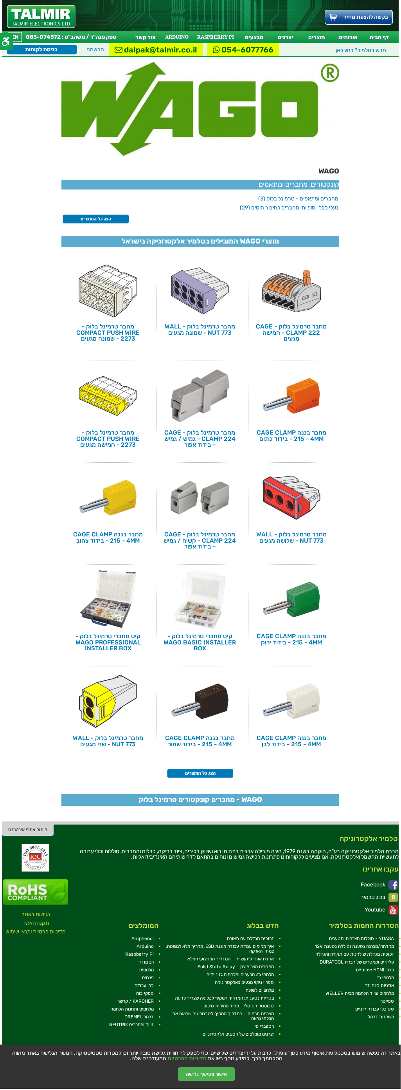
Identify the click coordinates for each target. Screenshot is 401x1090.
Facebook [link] (374, 884)
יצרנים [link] (285, 37)
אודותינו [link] (348, 37)
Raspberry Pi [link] (139, 954)
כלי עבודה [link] (144, 985)
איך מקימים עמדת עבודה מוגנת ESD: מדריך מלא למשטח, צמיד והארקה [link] (220, 949)
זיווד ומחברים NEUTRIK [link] (131, 1024)
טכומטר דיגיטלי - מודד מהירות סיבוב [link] (239, 1006)
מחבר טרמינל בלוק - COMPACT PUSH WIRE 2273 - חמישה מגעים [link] (108, 438)
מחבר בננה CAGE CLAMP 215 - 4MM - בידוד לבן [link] (291, 740)
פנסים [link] (148, 977)
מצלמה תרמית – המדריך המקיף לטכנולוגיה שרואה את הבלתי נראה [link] (223, 1016)
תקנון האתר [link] (36, 923)
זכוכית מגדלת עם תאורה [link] (250, 938)
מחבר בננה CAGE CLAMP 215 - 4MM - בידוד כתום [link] (291, 435)
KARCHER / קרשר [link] (135, 1001)
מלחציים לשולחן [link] (259, 990)
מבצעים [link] (254, 37)
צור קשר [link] (145, 37)
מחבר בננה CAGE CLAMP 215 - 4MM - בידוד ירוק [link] (291, 639)
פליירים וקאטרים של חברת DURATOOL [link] (357, 962)
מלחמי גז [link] (385, 977)
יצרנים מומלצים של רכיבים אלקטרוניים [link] (238, 1034)
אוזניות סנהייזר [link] (379, 985)
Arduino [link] (145, 946)
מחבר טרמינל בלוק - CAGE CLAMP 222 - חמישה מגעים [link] (291, 332)
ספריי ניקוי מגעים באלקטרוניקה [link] (244, 982)
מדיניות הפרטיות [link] (187, 1058)
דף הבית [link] (379, 37)
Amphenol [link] (142, 938)
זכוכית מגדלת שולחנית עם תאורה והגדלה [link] (354, 954)
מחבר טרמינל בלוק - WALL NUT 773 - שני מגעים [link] (108, 740)
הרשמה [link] (95, 49)
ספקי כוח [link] (145, 993)
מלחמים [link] (146, 970)
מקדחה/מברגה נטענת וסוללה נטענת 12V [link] (354, 946)
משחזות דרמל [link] (381, 1017)
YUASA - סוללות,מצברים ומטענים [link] (361, 938)
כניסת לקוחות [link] (41, 49)
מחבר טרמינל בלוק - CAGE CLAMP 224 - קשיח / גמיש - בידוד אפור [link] (200, 540)
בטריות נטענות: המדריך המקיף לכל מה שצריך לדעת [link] (224, 998)
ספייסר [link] (387, 1001)
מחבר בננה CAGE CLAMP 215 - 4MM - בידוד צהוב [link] (108, 537)
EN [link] (15, 37)
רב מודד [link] (146, 962)
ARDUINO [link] (177, 37)
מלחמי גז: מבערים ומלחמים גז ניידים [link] (240, 974)
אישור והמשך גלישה (206, 1074)
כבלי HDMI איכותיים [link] (375, 970)
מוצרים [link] (316, 37)
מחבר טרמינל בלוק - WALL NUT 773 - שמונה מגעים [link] (200, 329)
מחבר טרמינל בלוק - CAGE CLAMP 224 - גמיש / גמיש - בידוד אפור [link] (200, 438)
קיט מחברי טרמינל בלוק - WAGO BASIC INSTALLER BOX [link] (200, 642)
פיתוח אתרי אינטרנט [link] (27, 829)
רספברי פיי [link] (264, 1026)
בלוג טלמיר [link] (374, 897)
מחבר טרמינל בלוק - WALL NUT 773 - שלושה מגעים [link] (291, 537)
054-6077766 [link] (246, 49)
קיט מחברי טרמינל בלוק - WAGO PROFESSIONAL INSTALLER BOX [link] (108, 642)
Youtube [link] (376, 909)
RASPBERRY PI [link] (215, 37)
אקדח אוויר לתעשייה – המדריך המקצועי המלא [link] (230, 959)
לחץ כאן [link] (361, 50)
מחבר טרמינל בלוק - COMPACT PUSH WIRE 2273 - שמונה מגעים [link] (108, 332)
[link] (41, 16)
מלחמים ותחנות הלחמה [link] (132, 1009)
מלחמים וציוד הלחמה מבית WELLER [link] (359, 993)
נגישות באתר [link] (36, 914)
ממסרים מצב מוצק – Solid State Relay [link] (236, 966)
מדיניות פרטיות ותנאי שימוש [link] (35, 931)
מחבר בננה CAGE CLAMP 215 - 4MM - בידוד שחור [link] (200, 740)
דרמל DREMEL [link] (139, 1017)
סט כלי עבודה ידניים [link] (374, 1009)
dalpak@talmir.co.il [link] (159, 49)
